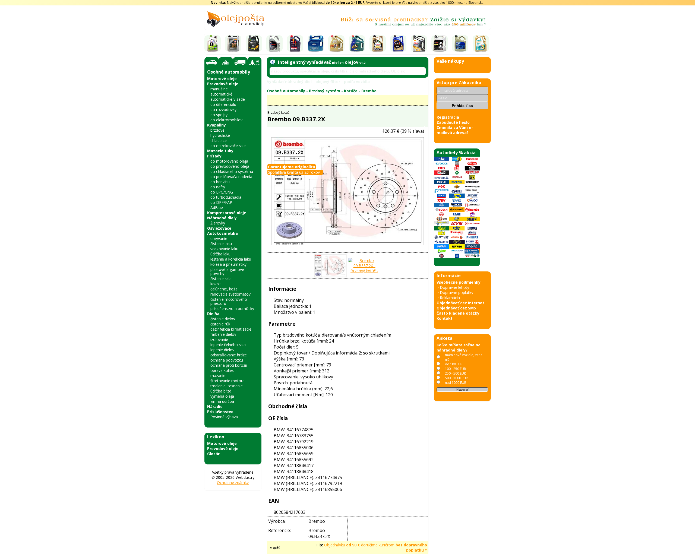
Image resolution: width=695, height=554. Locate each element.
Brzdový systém (324, 90)
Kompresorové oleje (226, 212)
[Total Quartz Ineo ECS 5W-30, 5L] (377, 43)
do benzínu (220, 181)
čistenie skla (221, 278)
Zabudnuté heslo (453, 122)
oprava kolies (222, 370)
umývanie (218, 238)
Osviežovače (219, 228)
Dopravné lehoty (454, 287)
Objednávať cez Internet (460, 302)
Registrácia (448, 117)
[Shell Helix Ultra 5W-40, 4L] (419, 43)
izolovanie (219, 339)
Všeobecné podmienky (459, 282)
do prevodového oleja (229, 166)
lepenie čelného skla (228, 344)
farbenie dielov (223, 334)
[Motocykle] (226, 62)
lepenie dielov (222, 349)
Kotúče (351, 90)
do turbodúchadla (225, 197)
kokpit (215, 283)
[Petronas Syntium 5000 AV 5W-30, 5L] (481, 43)
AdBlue (216, 207)
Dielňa (213, 313)
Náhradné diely (222, 217)
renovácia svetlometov (230, 294)
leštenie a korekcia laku (230, 259)
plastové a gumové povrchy (227, 271)
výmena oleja (222, 396)
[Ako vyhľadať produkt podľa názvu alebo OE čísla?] (272, 62)
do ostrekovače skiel (228, 145)
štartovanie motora (227, 380)
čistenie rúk (220, 324)
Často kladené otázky (458, 313)
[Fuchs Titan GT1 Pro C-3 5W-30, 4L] (274, 43)
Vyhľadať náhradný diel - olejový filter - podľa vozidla (318, 81)
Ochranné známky (233, 482)
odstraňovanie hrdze (228, 354)
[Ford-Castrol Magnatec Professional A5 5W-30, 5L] (357, 43)
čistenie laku (221, 243)
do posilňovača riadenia (231, 176)
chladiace (218, 140)
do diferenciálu (223, 104)
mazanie (217, 375)
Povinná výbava (224, 416)
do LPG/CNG (221, 192)
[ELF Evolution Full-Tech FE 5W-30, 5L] (398, 43)
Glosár (213, 453)
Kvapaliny (216, 125)
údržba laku (220, 254)
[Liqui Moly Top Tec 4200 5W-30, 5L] (233, 43)
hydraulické (220, 135)
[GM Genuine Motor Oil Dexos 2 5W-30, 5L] (460, 43)
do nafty (217, 186)
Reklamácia (450, 297)
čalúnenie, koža (224, 289)
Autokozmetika (222, 233)
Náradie (215, 406)
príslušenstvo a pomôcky (232, 308)
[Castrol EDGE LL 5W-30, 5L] (336, 43)
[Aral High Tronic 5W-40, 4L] (316, 43)
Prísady (214, 156)
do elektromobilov (226, 119)
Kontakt (445, 318)
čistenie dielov (222, 318)
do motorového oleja (229, 161)
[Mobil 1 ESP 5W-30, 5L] (212, 43)
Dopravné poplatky (456, 292)
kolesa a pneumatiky (228, 264)
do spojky (219, 114)
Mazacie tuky (220, 150)
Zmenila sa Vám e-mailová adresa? (455, 130)
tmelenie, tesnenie (226, 385)
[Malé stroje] (254, 62)
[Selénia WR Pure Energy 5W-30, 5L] (254, 43)
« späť (275, 547)
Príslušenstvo (220, 411)
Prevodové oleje (222, 83)
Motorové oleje (222, 78)
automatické (221, 94)
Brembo (369, 90)
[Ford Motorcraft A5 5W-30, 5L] (439, 43)
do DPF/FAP (221, 202)
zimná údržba (222, 401)
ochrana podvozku (226, 360)
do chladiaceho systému (231, 171)
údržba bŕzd (220, 391)
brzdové (217, 130)
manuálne (219, 88)
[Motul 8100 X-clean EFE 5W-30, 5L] (295, 43)
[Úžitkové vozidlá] (240, 62)
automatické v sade (227, 99)
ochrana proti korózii (228, 365)
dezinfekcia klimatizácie (230, 329)
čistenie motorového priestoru (228, 301)
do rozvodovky (223, 109)
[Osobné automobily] (211, 62)
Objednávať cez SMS (456, 308)
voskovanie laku (224, 248)
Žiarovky (217, 223)
